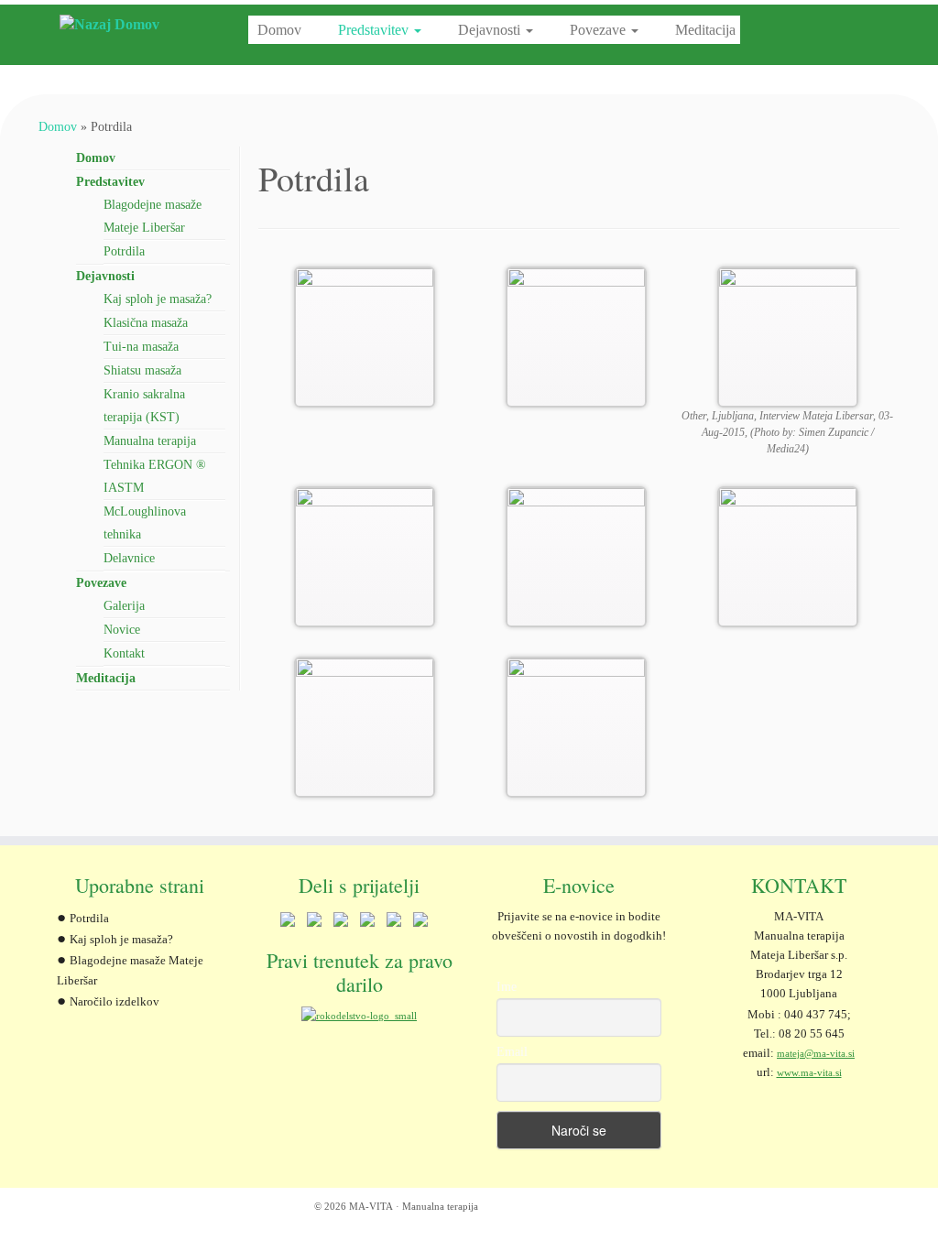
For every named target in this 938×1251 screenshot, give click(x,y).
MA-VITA (371, 1206)
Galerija (124, 606)
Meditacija (705, 30)
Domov (279, 30)
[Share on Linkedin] (394, 923)
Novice (122, 629)
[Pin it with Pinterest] (367, 923)
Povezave (599, 30)
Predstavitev (375, 30)
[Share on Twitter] (314, 923)
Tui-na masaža (141, 347)
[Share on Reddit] (341, 923)
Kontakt (124, 653)
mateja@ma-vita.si (816, 1053)
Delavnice (129, 558)
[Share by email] (420, 923)
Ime (506, 987)
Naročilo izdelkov (114, 1001)
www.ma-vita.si (809, 1072)
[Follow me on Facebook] (72, 1208)
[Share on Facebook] (288, 923)
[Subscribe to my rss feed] (49, 1208)
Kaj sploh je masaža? (158, 299)
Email (512, 1052)
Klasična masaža (146, 323)
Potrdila (124, 251)
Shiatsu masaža (142, 370)
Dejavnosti (491, 30)
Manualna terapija (150, 441)
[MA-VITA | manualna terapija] (110, 24)
